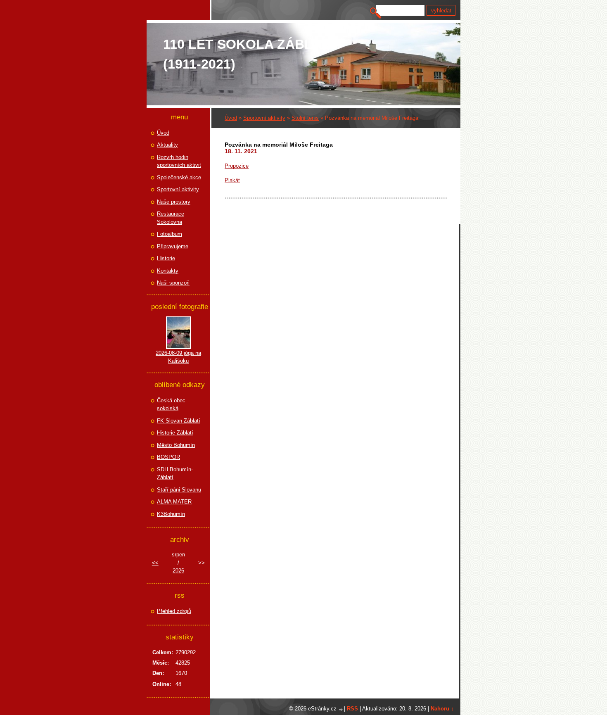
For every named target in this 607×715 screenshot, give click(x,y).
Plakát (232, 180)
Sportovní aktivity (264, 118)
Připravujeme (172, 246)
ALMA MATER (174, 502)
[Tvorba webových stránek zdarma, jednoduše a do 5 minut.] (341, 709)
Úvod (231, 118)
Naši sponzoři (173, 283)
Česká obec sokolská (171, 404)
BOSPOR (168, 457)
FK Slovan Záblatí (178, 421)
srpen (178, 554)
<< (155, 563)
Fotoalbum (169, 234)
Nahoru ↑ (442, 708)
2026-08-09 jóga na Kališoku (178, 357)
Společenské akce (179, 177)
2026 (178, 571)
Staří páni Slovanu (179, 490)
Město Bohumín (176, 445)
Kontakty (167, 271)
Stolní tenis (305, 118)
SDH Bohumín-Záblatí (175, 473)
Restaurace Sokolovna (170, 218)
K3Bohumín (171, 514)
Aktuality (167, 145)
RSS (352, 708)
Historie (166, 258)
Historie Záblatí (175, 433)
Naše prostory (173, 202)
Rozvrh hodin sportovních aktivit (179, 161)
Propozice (237, 166)
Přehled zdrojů (174, 611)
